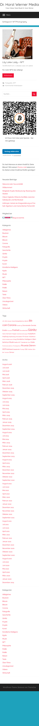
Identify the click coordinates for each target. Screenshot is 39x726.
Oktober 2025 (7, 392)
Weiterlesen (8, 75)
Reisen (4, 291)
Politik (4, 284)
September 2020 (8, 555)
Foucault (9, 330)
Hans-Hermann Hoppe (9, 334)
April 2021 (6, 531)
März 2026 (6, 381)
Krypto (4, 257)
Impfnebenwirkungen (22, 333)
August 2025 (7, 398)
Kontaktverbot (9, 339)
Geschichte (6, 250)
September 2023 (8, 456)
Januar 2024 (6, 449)
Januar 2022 (6, 504)
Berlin (26, 321)
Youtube (6, 352)
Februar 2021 (7, 538)
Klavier (26, 336)
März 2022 (6, 497)
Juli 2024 (5, 436)
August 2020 (7, 559)
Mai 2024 (5, 439)
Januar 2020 (7, 579)
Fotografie (8, 83)
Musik (4, 274)
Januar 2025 (6, 422)
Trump (22, 349)
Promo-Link (22, 167)
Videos (5, 305)
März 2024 (6, 443)
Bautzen (5, 233)
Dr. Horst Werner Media (19, 4)
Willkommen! (7, 187)
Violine (30, 349)
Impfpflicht (31, 334)
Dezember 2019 (8, 582)
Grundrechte (24, 330)
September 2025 (8, 395)
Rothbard (9, 349)
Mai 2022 (5, 490)
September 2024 (8, 429)
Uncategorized (7, 301)
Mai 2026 (5, 374)
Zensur (11, 352)
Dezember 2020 (8, 545)
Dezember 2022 (8, 470)
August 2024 (7, 432)
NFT (14, 83)
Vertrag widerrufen (11, 151)
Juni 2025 (5, 405)
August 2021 (7, 521)
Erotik (4, 330)
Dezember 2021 (8, 507)
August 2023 (7, 460)
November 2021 (8, 511)
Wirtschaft (6, 308)
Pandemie (24, 342)
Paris (29, 342)
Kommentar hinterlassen (13, 85)
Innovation (19, 336)
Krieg (14, 339)
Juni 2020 (5, 565)
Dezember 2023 (8, 453)
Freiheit (15, 330)
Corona (5, 243)
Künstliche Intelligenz (10, 267)
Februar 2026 (7, 385)
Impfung (5, 336)
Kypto (4, 271)
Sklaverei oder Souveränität (12, 184)
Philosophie (6, 281)
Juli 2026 (5, 368)
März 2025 (6, 415)
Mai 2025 (5, 409)
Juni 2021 (5, 528)
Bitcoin (4, 237)
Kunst (4, 264)
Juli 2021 (5, 524)
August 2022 (7, 484)
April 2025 (6, 412)
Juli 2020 (5, 562)
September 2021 (8, 518)
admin (31, 66)
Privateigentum (17, 345)
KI (23, 336)
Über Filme (6, 298)
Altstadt (9, 321)
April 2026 (6, 378)
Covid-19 (19, 325)
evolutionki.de (17, 155)
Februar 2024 (7, 446)
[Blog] (17, 218)
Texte (4, 294)
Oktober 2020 (7, 552)
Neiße (16, 342)
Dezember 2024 (8, 426)
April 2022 (6, 494)
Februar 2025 (7, 419)
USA (26, 349)
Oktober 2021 (7, 514)
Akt (6, 321)
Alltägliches (6, 230)
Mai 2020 (5, 569)
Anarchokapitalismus (18, 321)
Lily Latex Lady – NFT (13, 62)
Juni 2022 (5, 487)
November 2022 (8, 473)
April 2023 (6, 463)
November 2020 (8, 548)
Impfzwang (12, 336)
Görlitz (4, 254)
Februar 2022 (7, 501)
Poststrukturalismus (7, 345)
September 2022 (8, 480)
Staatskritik (16, 349)
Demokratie (26, 325)
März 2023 (6, 467)
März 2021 (6, 535)
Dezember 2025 (8, 388)
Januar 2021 (6, 541)
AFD (3, 321)
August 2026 (7, 364)
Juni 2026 (5, 371)
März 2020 (6, 576)
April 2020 (6, 572)
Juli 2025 (5, 402)
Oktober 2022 (7, 477)
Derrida (33, 325)
